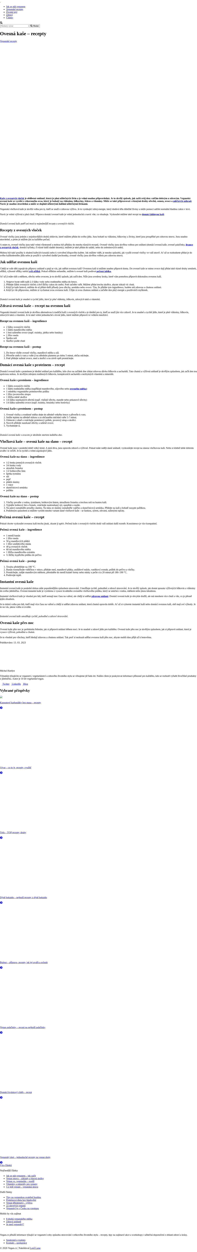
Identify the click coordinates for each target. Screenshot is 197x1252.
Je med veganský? (15, 1224)
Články (9, 17)
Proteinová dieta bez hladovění (21, 1200)
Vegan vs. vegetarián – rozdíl (20, 1181)
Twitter (5, 684)
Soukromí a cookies (15, 1240)
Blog (25, 684)
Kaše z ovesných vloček (12, 198)
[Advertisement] (98, 65)
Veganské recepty (14, 9)
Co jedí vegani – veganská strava (22, 1187)
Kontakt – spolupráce (16, 1243)
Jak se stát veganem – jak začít (21, 1175)
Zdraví (9, 15)
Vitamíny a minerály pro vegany (21, 1184)
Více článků (6, 1165)
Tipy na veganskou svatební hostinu (23, 1197)
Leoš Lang (35, 1248)
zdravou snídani (99, 596)
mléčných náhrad (182, 201)
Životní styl (11, 12)
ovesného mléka (78, 388)
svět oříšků (34, 271)
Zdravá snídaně (13, 1221)
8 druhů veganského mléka (19, 1219)
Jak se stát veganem (15, 6)
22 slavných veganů (16, 1205)
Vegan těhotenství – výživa (19, 1203)
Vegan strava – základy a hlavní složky (25, 1178)
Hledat (35, 26)
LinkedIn (16, 684)
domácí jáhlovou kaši (153, 214)
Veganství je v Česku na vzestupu (22, 1208)
